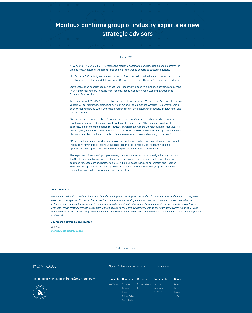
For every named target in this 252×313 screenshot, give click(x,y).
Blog (139, 288)
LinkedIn (178, 292)
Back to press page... (126, 248)
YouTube (178, 296)
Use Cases (113, 284)
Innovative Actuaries (158, 289)
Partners (157, 284)
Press (124, 292)
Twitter (177, 288)
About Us (126, 284)
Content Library (144, 284)
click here (164, 266)
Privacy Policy (128, 296)
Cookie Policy (128, 300)
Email (176, 284)
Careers (125, 288)
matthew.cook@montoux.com (67, 230)
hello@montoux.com (80, 278)
